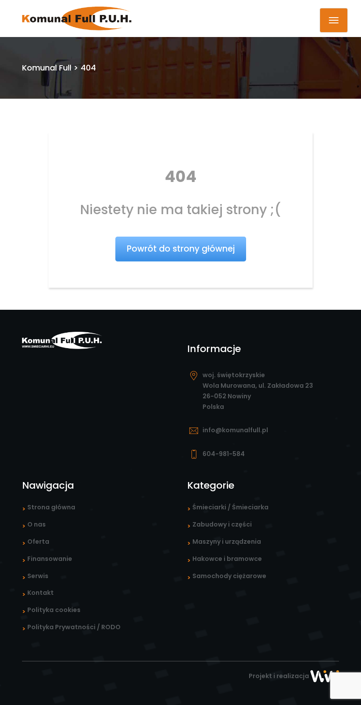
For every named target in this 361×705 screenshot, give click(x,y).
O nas (36, 524)
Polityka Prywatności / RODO (74, 627)
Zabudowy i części (222, 524)
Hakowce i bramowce (227, 558)
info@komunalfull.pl (235, 430)
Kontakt (40, 592)
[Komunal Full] (77, 17)
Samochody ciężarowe (229, 575)
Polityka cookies (54, 609)
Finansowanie (49, 558)
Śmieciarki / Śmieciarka (230, 507)
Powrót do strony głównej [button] (181, 249)
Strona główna (51, 507)
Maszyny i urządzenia (226, 541)
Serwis (37, 575)
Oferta (38, 541)
